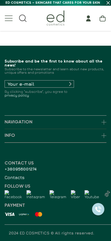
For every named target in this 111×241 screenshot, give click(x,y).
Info (10, 135)
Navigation (18, 122)
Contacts (14, 177)
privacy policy (17, 95)
